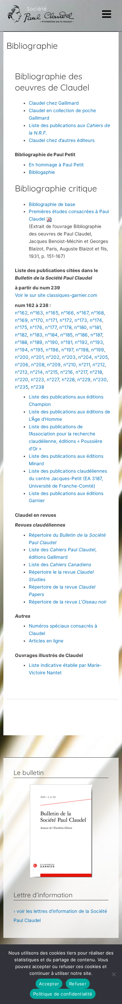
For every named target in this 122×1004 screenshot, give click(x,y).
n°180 (80, 327)
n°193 (96, 342)
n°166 (67, 312)
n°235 (21, 387)
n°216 (66, 372)
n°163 (36, 312)
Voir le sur (26, 295)
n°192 (81, 342)
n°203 (69, 357)
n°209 (54, 364)
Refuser (77, 983)
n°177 (51, 327)
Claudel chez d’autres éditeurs (62, 140)
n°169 (21, 320)
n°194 (21, 349)
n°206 (21, 364)
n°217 (81, 372)
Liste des (60, 564)
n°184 (51, 334)
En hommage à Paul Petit (56, 164)
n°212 (99, 364)
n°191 (66, 342)
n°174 (96, 320)
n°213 (21, 372)
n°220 (21, 379)
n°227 (53, 379)
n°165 (52, 312)
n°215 (51, 372)
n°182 (21, 334)
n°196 (52, 349)
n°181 (95, 327)
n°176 (36, 327)
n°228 (68, 379)
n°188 (21, 342)
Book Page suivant (62, 728)
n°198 (82, 349)
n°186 (81, 334)
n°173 (81, 320)
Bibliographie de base (52, 204)
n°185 (66, 334)
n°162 (21, 312)
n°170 (36, 320)
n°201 (37, 357)
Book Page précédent (62, 711)
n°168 (97, 312)
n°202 (52, 357)
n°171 (51, 320)
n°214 (36, 372)
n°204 (85, 357)
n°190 (51, 342)
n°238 (37, 387)
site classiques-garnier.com (67, 295)
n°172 (66, 320)
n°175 (21, 327)
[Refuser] (113, 974)
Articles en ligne (46, 640)
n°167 (82, 312)
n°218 (96, 372)
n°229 (83, 379)
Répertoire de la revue (67, 602)
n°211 (84, 364)
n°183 (36, 334)
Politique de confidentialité (62, 994)
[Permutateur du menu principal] (107, 14)
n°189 (36, 342)
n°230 (100, 379)
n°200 (21, 357)
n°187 (96, 334)
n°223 (37, 379)
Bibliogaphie (42, 172)
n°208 (37, 364)
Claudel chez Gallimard (54, 103)
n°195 (36, 349)
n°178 (65, 327)
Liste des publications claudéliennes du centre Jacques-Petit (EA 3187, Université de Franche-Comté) (68, 478)
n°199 (97, 349)
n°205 (101, 357)
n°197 (67, 349)
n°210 (69, 364)
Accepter (49, 983)
